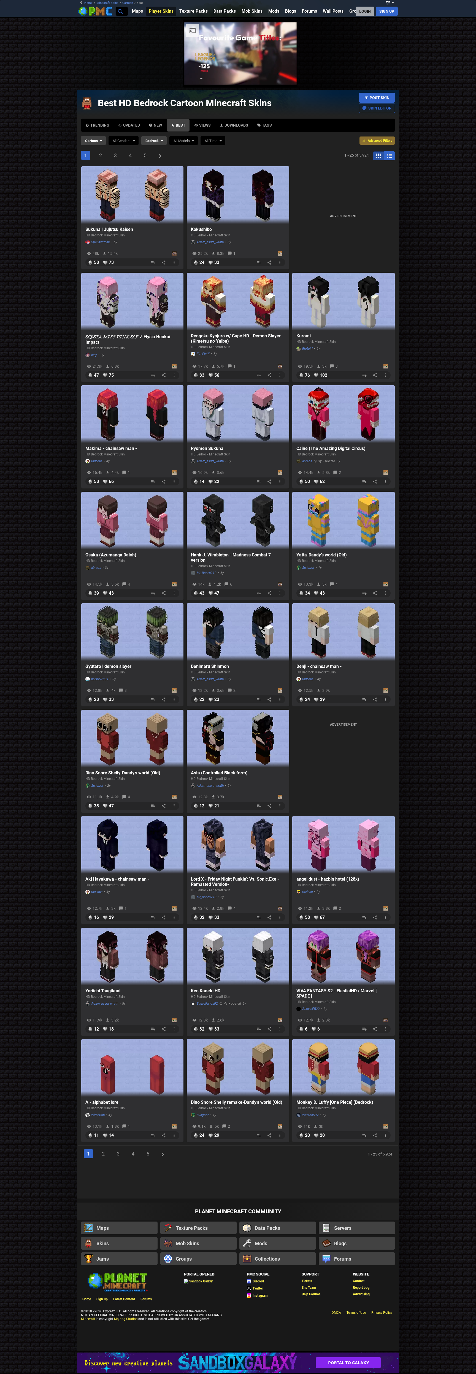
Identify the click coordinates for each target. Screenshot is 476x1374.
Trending (99, 125)
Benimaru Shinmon (210, 666)
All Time (211, 141)
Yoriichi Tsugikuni (102, 990)
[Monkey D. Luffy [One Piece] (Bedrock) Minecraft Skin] (343, 1068)
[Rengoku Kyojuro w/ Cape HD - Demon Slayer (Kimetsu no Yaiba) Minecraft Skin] (238, 301)
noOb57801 (100, 679)
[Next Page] (160, 155)
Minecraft (88, 1319)
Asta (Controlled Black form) (219, 772)
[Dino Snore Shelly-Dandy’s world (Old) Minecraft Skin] (132, 738)
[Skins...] (120, 11)
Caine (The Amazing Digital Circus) (331, 448)
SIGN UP (386, 11)
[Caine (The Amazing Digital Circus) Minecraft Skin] (343, 414)
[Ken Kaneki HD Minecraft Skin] (238, 956)
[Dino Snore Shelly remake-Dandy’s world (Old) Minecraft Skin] (238, 1068)
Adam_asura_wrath (210, 242)
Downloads (236, 125)
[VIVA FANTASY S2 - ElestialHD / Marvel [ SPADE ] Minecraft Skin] (343, 956)
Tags (267, 125)
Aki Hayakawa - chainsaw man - (117, 879)
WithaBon (98, 1115)
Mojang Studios (125, 1319)
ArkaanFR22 (311, 1009)
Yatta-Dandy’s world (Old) (321, 555)
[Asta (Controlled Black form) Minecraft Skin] (238, 738)
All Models (182, 141)
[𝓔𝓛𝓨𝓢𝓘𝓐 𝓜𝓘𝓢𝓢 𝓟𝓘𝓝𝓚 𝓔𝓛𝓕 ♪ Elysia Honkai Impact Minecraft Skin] (132, 301)
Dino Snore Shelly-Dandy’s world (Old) (122, 772)
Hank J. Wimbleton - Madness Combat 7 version (231, 557)
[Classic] (389, 155)
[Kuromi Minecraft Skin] (343, 301)
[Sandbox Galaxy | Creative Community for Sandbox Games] (238, 1363)
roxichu (307, 892)
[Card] (378, 155)
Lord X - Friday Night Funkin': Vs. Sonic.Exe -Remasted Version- (235, 881)
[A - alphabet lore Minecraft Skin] (132, 1068)
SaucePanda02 (207, 1004)
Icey (94, 355)
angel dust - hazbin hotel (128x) (327, 879)
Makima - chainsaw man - (111, 448)
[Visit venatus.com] (419, 76)
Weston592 (310, 1115)
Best (180, 125)
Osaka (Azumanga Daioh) (110, 555)
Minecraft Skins (107, 3)
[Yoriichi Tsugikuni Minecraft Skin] (132, 956)
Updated (131, 125)
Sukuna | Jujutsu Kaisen (109, 229)
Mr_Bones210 (207, 573)
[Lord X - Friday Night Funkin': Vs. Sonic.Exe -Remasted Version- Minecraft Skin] (238, 845)
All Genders (122, 141)
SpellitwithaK (100, 242)
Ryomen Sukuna (207, 448)
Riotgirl (307, 349)
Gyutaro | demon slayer (108, 666)
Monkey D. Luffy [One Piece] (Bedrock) (334, 1102)
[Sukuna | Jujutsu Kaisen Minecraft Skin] (132, 195)
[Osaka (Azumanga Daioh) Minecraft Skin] (132, 521)
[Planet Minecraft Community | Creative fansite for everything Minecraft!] (117, 1282)
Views (205, 125)
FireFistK (203, 354)
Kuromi (303, 335)
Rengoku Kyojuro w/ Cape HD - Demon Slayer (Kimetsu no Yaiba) (236, 338)
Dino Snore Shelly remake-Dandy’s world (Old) (236, 1102)
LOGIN (365, 11)
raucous (96, 461)
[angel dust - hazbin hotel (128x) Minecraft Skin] (343, 845)
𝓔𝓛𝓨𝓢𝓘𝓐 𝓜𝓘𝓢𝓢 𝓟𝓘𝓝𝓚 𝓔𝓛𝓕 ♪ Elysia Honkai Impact (127, 339)
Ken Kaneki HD (205, 990)
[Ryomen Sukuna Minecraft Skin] (238, 414)
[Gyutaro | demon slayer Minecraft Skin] (132, 632)
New (158, 125)
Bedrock (152, 141)
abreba (307, 461)
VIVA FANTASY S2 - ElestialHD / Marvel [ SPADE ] (336, 993)
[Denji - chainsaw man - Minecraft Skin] (343, 632)
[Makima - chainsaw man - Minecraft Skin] (132, 414)
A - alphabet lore (101, 1102)
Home (88, 3)
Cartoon (127, 3)
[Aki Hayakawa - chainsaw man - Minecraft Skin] (132, 845)
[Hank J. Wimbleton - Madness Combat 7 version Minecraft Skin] (238, 521)
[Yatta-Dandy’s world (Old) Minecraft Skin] (343, 521)
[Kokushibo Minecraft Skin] (238, 195)
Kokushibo (201, 229)
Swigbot (308, 568)
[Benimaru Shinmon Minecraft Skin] (238, 632)
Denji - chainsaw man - (319, 666)
